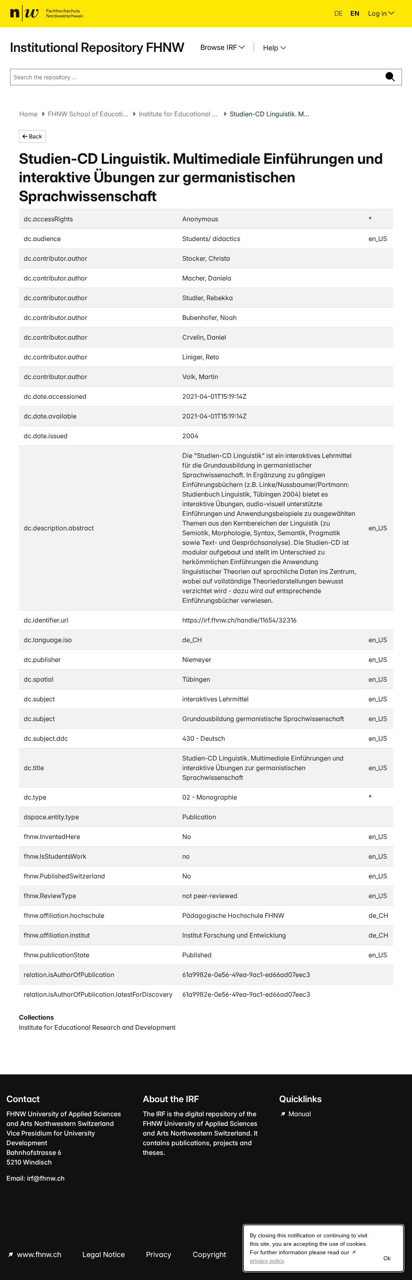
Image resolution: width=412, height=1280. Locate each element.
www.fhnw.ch (39, 1254)
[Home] (46, 13)
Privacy (159, 1254)
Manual (299, 1114)
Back (34, 136)
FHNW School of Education (88, 114)
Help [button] (271, 47)
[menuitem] (225, 47)
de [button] (339, 13)
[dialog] (323, 1248)
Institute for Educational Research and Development (179, 114)
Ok (387, 1258)
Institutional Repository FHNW (97, 47)
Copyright (210, 1254)
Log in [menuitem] (378, 13)
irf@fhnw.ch (46, 1178)
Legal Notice (104, 1254)
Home (28, 114)
